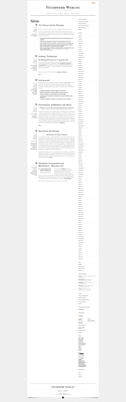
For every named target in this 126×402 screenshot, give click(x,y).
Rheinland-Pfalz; (34, 173)
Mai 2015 (80, 182)
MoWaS (35, 66)
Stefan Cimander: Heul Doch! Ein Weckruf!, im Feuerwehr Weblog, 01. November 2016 (56, 43)
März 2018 (80, 113)
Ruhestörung (34, 174)
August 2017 (80, 127)
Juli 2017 (79, 129)
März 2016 (80, 162)
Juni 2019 (80, 83)
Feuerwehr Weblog (63, 7)
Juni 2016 (80, 156)
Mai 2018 (80, 109)
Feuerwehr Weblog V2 (82, 343)
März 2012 (80, 254)
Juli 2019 (79, 81)
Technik (60, 13)
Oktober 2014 (80, 192)
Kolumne (35, 137)
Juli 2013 (79, 222)
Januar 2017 (80, 142)
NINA (36, 91)
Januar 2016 (80, 166)
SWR (36, 92)
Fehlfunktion (34, 115)
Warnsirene (34, 93)
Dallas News (62, 122)
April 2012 (80, 252)
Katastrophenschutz (34, 91)
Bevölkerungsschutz (34, 66)
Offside (55, 13)
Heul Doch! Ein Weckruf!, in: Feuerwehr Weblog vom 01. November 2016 (54, 92)
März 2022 (80, 41)
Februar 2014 (80, 208)
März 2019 (80, 89)
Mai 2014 (80, 202)
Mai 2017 (80, 133)
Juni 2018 (80, 107)
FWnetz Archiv (81, 339)
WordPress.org (80, 270)
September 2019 (81, 77)
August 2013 (80, 220)
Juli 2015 (79, 178)
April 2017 (80, 135)
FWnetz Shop (80, 340)
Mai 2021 (80, 49)
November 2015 (81, 170)
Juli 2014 (79, 198)
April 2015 (80, 184)
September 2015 (81, 174)
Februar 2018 (80, 115)
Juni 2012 (80, 248)
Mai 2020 (80, 63)
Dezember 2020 (81, 53)
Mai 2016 (80, 158)
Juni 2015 (80, 180)
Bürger (35, 170)
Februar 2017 (80, 139)
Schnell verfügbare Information (83, 25)
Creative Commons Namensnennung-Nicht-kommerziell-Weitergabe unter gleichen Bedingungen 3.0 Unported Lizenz (82, 362)
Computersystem (34, 113)
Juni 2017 (80, 131)
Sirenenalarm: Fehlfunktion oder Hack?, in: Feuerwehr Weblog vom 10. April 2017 (55, 98)
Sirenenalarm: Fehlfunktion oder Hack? (55, 104)
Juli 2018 (79, 105)
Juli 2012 (79, 246)
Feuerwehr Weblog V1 (82, 344)
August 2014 (80, 196)
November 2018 (81, 97)
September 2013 (81, 218)
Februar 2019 (80, 91)
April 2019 (80, 87)
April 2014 (80, 204)
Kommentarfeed (81, 337)
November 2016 (81, 146)
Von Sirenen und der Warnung (51, 25)
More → (40, 74)
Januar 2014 (80, 210)
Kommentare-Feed (81, 268)
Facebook (80, 348)
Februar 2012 (80, 256)
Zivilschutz (35, 70)
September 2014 (81, 194)
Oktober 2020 (80, 55)
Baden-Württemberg (34, 89)
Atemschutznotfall (34, 141)
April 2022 (80, 39)
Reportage (66, 13)
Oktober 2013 (80, 216)
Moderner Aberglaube (82, 23)
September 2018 (81, 101)
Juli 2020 (79, 59)
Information (34, 144)
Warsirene (35, 36)
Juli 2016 (79, 154)
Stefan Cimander (35, 30)
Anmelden (80, 264)
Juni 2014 (80, 200)
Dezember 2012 (81, 236)
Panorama (49, 13)
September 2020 (81, 57)
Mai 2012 (80, 250)
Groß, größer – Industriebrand (83, 21)
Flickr (79, 346)
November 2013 (81, 214)
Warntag (35, 68)
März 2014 (80, 206)
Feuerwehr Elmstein (67, 178)
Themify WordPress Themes (67, 394)
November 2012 (81, 238)
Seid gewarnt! (44, 80)
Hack (33, 116)
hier (65, 82)
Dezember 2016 (81, 144)
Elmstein (32, 172)
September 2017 (81, 125)
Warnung (35, 35)
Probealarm (34, 67)
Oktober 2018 (80, 99)
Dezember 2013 (81, 212)
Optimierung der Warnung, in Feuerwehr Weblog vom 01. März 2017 (53, 90)
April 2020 (80, 65)
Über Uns (80, 374)
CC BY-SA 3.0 (64, 72)
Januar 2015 (80, 188)
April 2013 (80, 228)
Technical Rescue (75, 13)
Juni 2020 (80, 61)
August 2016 (80, 152)
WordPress (60, 394)
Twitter (79, 347)
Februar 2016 (80, 164)
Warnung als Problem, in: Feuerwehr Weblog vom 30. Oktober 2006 (53, 94)
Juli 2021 (79, 45)
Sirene (32, 35)
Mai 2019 (80, 85)
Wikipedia (59, 72)
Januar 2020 (80, 69)
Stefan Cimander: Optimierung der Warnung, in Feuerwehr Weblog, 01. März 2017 (55, 41)
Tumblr (79, 350)
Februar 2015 (80, 186)
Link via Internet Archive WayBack (57, 46)
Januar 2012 (80, 258)
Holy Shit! (80, 29)
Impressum (80, 376)
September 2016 (81, 150)
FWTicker (64, 168)
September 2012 (81, 242)
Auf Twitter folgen (81, 309)
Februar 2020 (80, 67)
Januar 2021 (80, 51)
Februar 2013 (80, 232)
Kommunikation (34, 148)
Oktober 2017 (80, 123)
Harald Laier (34, 167)
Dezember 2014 (81, 190)
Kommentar (35, 147)
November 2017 (81, 121)
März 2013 (80, 230)
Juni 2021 (80, 47)
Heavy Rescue (80, 341)
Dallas (35, 114)
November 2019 (81, 73)
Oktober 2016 (80, 148)
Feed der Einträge (81, 266)
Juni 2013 (80, 224)
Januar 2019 (80, 93)
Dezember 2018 (81, 95)
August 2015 (80, 176)
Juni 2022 (80, 35)
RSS (94, 2)
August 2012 (80, 244)
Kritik (35, 172)
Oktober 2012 (80, 240)
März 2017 (80, 137)
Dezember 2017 (81, 119)
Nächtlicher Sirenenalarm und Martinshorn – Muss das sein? (51, 164)
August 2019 (80, 79)
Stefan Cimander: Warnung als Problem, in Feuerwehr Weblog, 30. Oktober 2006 (55, 47)
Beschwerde (34, 171)
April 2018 (80, 111)
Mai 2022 (80, 37)
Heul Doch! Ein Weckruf (49, 131)
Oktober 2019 (80, 75)
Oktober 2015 (80, 172)
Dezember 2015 (81, 168)
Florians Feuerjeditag (82, 27)
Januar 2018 (80, 117)
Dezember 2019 (81, 71)
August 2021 (80, 43)
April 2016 (80, 160)
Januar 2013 (80, 234)
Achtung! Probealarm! (48, 56)
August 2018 (80, 103)
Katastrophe (34, 34)
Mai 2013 (80, 226)
